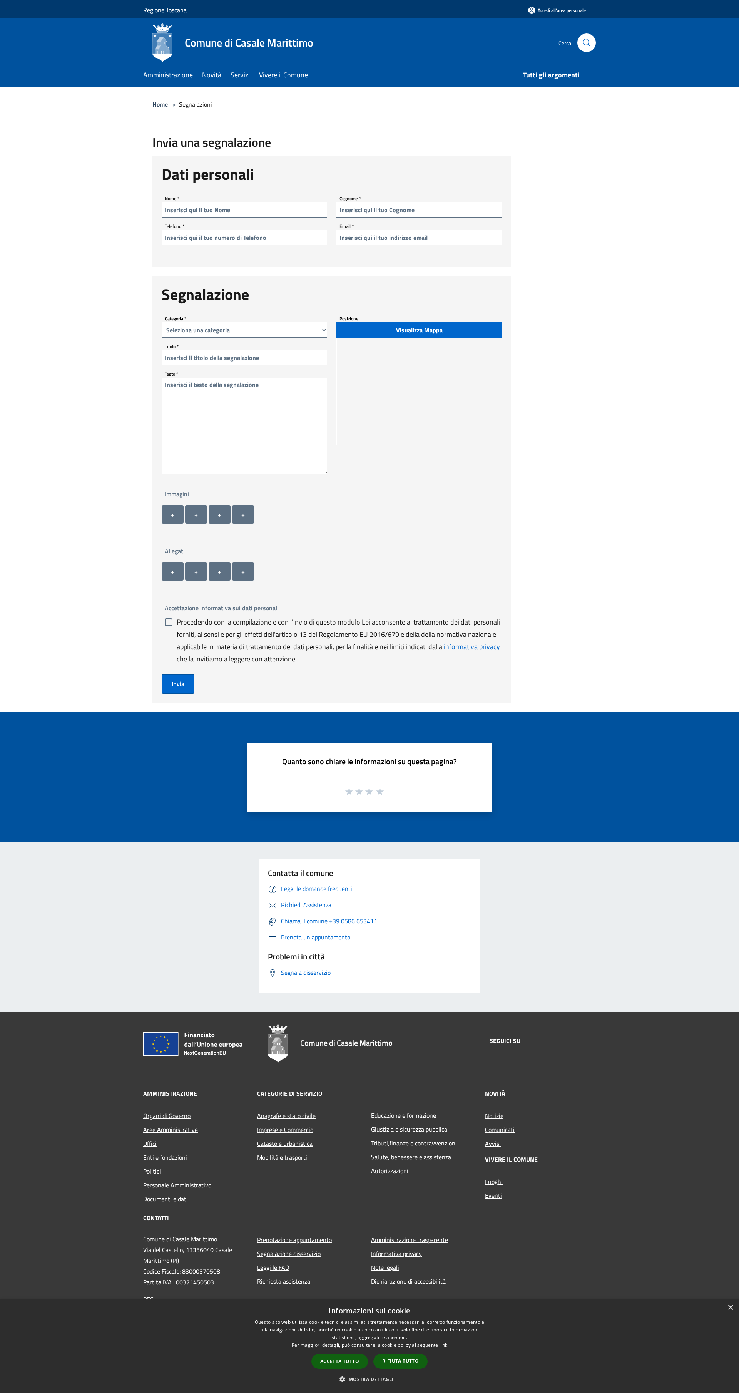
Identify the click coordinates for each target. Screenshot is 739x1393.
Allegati (175, 551)
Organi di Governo (167, 1115)
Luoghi (494, 1181)
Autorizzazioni (389, 1170)
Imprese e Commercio (285, 1129)
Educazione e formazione (403, 1115)
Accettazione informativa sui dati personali (222, 608)
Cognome (350, 198)
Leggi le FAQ (273, 1267)
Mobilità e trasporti (282, 1157)
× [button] (730, 1308)
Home (160, 104)
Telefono (174, 226)
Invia (178, 683)
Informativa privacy (396, 1253)
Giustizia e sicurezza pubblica (409, 1129)
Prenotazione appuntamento (294, 1239)
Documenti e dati (165, 1199)
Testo (171, 374)
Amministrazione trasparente (409, 1239)
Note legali (385, 1267)
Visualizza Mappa (419, 330)
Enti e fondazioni (165, 1157)
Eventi (493, 1195)
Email (346, 226)
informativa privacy (472, 646)
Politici (152, 1171)
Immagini (177, 494)
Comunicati (500, 1129)
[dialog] (369, 1346)
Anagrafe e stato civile (286, 1115)
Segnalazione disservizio (289, 1253)
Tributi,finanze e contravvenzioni (414, 1143)
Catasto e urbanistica (285, 1143)
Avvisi (493, 1143)
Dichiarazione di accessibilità (408, 1281)
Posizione (348, 318)
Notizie (494, 1115)
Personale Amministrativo (177, 1185)
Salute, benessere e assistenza (411, 1157)
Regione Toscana (165, 10)
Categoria (175, 318)
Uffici (150, 1143)
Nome (172, 198)
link (443, 1345)
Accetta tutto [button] (339, 1361)
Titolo (172, 346)
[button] (369, 1379)
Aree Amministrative (170, 1129)
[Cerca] (586, 42)
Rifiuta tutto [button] (400, 1361)
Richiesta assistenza (283, 1281)
